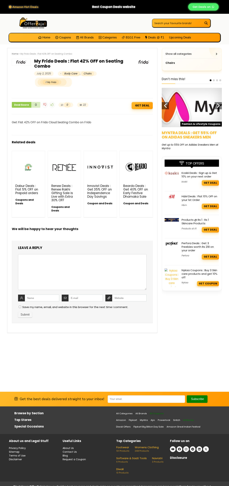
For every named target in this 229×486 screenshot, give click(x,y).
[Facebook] (179, 449)
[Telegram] (193, 449)
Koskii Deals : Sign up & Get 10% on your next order (199, 174)
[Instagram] (186, 449)
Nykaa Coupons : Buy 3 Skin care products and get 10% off (199, 273)
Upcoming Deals (180, 37)
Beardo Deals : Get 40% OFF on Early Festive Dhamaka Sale (135, 191)
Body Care (70, 73)
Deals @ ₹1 (155, 37)
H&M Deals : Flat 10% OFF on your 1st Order (199, 198)
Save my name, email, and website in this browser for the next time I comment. (75, 307)
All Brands (86, 37)
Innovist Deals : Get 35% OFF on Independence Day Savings (99, 191)
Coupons (64, 37)
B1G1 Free (132, 37)
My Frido (51, 82)
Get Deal (142, 105)
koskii (184, 181)
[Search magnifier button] (206, 23)
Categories (109, 37)
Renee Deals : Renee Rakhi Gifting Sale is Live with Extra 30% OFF (62, 193)
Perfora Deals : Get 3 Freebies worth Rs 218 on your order (198, 246)
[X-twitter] (206, 449)
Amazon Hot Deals (25, 7)
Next (218, 105)
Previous (165, 105)
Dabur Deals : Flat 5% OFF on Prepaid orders (26, 189)
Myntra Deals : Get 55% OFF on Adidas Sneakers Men (189, 135)
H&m (184, 205)
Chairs (88, 73)
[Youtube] (173, 449)
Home (46, 37)
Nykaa (185, 282)
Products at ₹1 (189, 228)
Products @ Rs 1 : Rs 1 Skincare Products (195, 221)
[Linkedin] (199, 449)
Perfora (185, 255)
